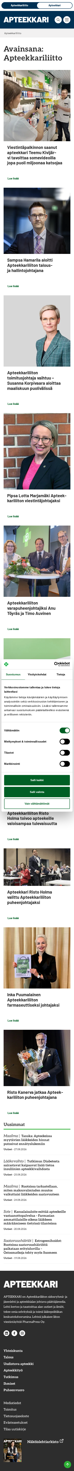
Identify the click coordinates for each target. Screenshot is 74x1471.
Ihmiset (9, 1384)
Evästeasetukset (16, 1423)
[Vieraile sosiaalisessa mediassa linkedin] (6, 1333)
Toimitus (10, 1409)
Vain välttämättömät (37, 803)
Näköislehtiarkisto (43, 1442)
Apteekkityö (13, 1370)
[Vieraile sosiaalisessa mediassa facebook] (14, 1333)
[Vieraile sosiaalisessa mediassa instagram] (22, 1333)
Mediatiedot (12, 1403)
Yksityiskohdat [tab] (37, 674)
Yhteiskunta (13, 1351)
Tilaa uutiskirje (15, 1429)
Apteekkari (54, 5)
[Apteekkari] (26, 19)
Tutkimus (11, 1377)
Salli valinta (37, 791)
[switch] (65, 741)
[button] (58, 19)
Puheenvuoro (14, 1390)
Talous (8, 1357)
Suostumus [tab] (13, 674)
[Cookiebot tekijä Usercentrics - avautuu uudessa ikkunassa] (54, 664)
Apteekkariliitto (19, 5)
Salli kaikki (37, 780)
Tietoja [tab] (61, 674)
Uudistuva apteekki (19, 1364)
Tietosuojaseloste (16, 1416)
